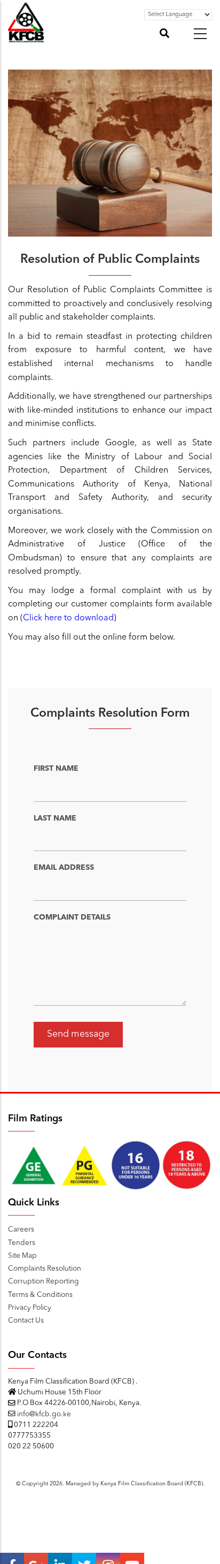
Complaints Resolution (44, 1268)
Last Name (55, 818)
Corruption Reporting (43, 1281)
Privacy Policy (29, 1307)
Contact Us (26, 1320)
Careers (21, 1229)
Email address (64, 867)
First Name (56, 768)
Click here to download (68, 618)
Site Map (22, 1255)
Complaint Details (72, 917)
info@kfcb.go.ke (43, 1414)
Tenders (21, 1243)
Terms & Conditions (40, 1295)
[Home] (26, 36)
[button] (200, 33)
